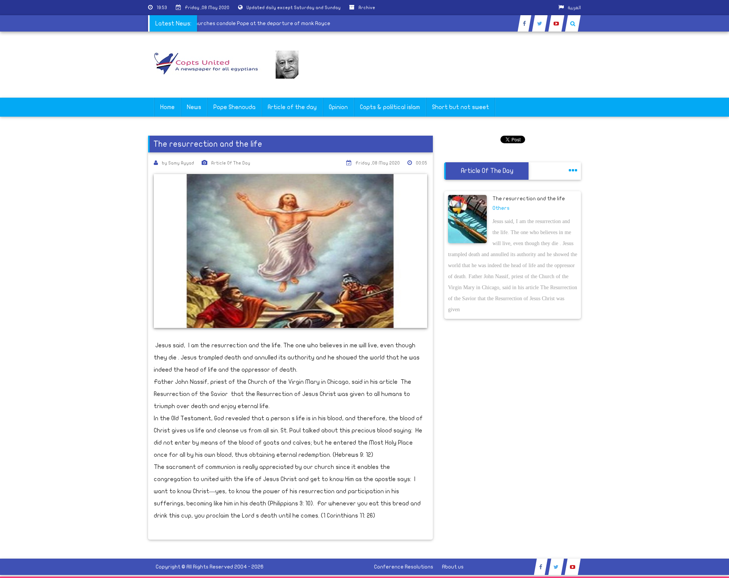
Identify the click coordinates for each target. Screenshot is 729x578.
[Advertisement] (693, 240)
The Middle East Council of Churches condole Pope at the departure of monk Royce (233, 23)
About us (453, 567)
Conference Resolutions (403, 567)
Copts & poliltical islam (390, 107)
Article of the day (292, 107)
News (194, 107)
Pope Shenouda (234, 107)
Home (167, 107)
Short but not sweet (460, 107)
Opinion (338, 107)
